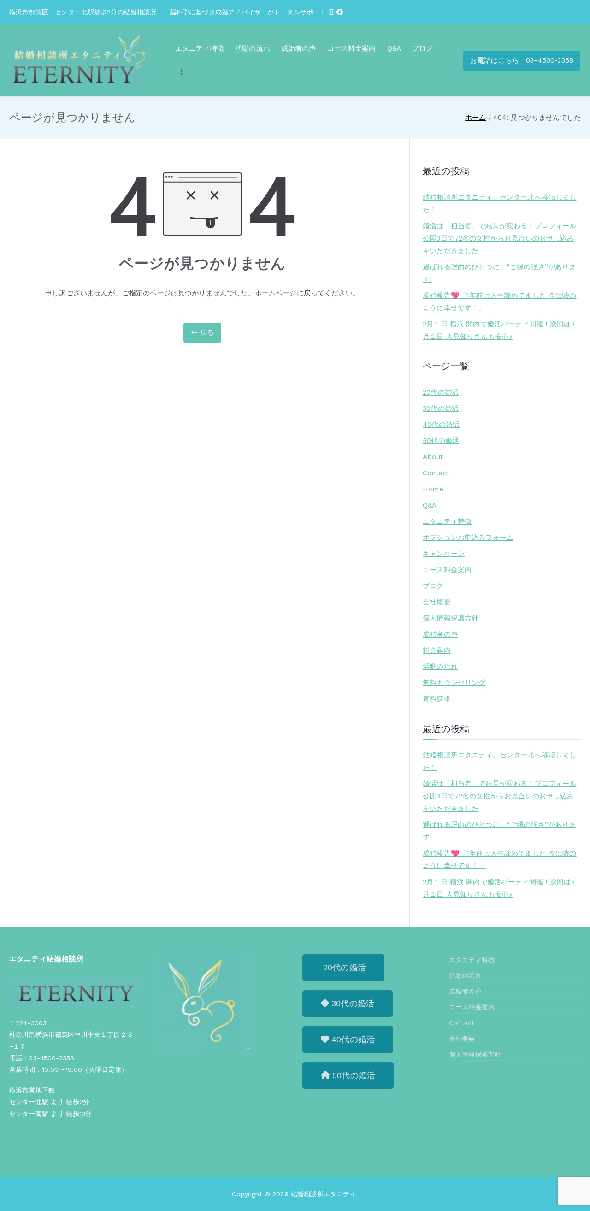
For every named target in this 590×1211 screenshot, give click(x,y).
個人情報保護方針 (450, 618)
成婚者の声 (298, 48)
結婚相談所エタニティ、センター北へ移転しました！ (499, 203)
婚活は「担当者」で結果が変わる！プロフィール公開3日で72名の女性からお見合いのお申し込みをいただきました (499, 238)
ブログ (422, 48)
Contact (436, 473)
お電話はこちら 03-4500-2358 (521, 60)
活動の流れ (252, 48)
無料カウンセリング (454, 683)
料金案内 (437, 650)
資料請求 (437, 699)
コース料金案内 (351, 48)
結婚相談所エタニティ (323, 1194)
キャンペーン (444, 553)
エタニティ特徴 (199, 48)
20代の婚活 (441, 392)
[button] (343, 967)
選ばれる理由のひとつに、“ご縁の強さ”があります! (499, 273)
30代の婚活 (441, 408)
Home (433, 489)
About (433, 457)
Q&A (394, 48)
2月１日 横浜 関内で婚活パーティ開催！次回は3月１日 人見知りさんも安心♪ (499, 330)
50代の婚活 (441, 441)
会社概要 (437, 602)
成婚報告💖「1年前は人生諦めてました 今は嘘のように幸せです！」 (499, 301)
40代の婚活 (441, 424)
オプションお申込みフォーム (468, 537)
